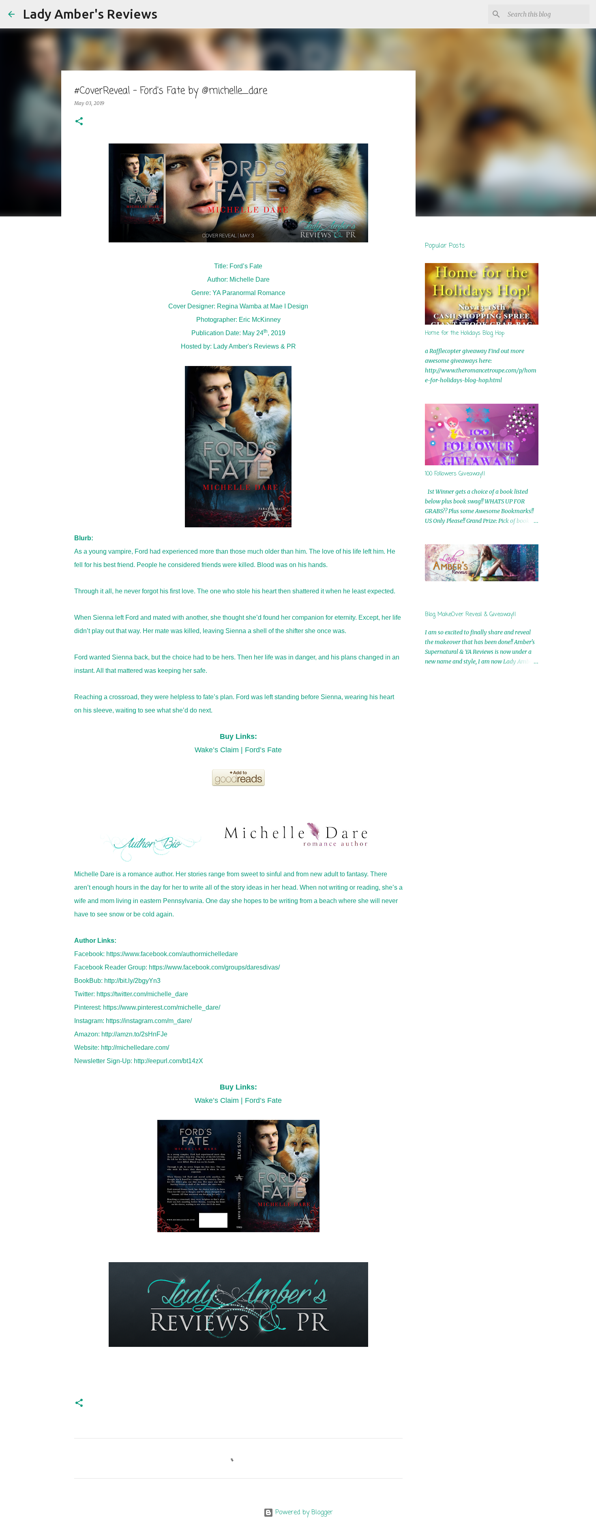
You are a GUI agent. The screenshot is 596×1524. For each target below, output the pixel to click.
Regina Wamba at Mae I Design (262, 306)
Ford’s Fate (263, 750)
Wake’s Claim (217, 750)
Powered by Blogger (303, 1513)
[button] (79, 121)
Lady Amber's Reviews (90, 13)
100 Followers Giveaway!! (455, 474)
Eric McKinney (260, 319)
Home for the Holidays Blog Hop (464, 333)
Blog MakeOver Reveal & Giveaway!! (470, 614)
